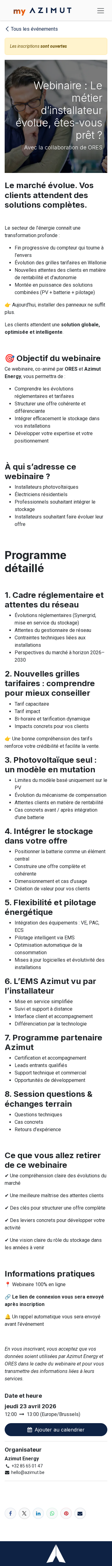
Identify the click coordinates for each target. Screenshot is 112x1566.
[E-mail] (80, 1513)
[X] (24, 1513)
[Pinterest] (66, 1513)
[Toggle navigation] (100, 10)
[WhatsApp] (52, 1513)
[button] (56, 1429)
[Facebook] (10, 1513)
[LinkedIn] (38, 1513)
